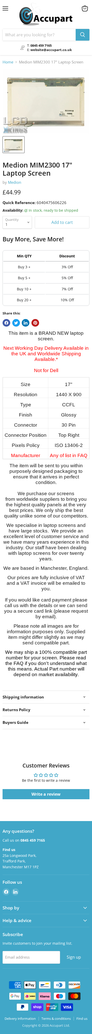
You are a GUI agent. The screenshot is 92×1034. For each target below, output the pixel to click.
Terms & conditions (56, 1018)
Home (8, 62)
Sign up (74, 957)
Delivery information (20, 1018)
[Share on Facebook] (6, 323)
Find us (81, 1018)
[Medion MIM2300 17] (13, 145)
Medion (14, 182)
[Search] (82, 35)
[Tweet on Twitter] (16, 323)
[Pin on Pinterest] (35, 323)
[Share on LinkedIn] (25, 323)
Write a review (46, 794)
